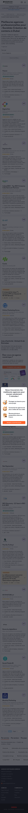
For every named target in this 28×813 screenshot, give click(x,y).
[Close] (25, 389)
